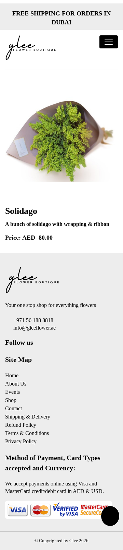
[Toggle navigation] (108, 41)
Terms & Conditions (27, 433)
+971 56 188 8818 (33, 320)
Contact (13, 408)
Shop (10, 400)
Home (11, 375)
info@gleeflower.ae (34, 328)
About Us (15, 384)
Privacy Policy (21, 441)
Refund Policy (20, 425)
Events (12, 392)
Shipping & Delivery (27, 417)
